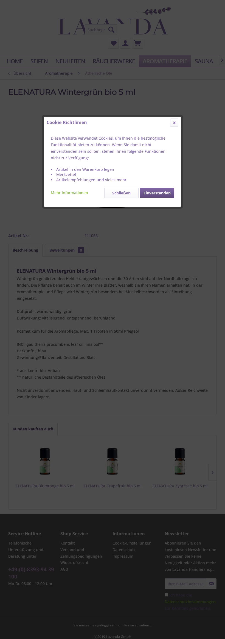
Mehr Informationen (69, 192)
